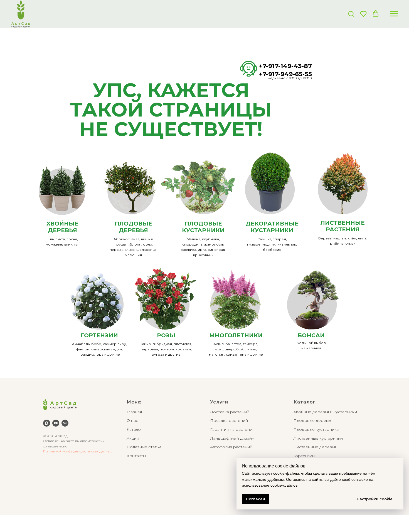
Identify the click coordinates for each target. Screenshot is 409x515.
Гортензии (304, 455)
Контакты (136, 455)
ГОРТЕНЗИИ (99, 335)
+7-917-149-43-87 (285, 66)
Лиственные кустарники (318, 438)
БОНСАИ (311, 335)
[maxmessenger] (46, 423)
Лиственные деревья (315, 446)
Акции (133, 438)
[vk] (64, 423)
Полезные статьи (144, 446)
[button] (351, 13)
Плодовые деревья (313, 420)
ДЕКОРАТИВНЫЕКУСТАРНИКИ (272, 227)
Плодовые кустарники (316, 429)
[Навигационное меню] (394, 14)
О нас (132, 420)
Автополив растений (231, 446)
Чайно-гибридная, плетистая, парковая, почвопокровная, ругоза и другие (166, 349)
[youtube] (55, 423)
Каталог (134, 429)
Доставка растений (229, 411)
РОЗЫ (166, 335)
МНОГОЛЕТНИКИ (236, 335)
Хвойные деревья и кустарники (325, 411)
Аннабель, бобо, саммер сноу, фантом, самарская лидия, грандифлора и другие (99, 349)
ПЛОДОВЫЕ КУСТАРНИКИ (203, 227)
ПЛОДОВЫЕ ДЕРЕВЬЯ (133, 227)
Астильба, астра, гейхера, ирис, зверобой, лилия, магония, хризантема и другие (236, 349)
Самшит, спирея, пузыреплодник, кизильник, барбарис (272, 244)
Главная (134, 411)
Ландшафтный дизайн (232, 438)
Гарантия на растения (232, 429)
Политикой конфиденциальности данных (77, 451)
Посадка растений (229, 420)
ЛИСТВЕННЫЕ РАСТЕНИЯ (343, 226)
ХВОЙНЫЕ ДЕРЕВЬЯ (62, 227)
